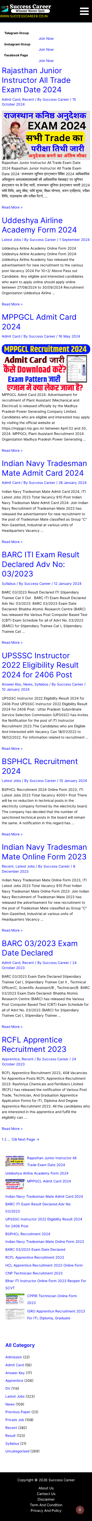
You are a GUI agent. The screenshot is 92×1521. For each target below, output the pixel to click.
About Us (46, 1488)
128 (14, 1139)
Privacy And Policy (46, 1511)
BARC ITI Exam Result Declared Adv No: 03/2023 (40, 564)
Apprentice (11, 1059)
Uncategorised (17, 1451)
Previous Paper (17, 1412)
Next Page (28, 1139)
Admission (13, 1357)
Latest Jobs (11, 240)
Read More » (12, 207)
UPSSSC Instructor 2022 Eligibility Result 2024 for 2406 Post (40, 665)
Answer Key (11, 684)
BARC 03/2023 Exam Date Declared (40, 948)
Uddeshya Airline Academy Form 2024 (39, 225)
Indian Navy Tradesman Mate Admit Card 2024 (44, 468)
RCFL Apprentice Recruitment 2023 (34, 1044)
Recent (28, 99)
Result (10, 1436)
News (27, 684)
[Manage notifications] (80, 1510)
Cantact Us (46, 1494)
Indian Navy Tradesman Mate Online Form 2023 (44, 851)
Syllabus (9, 584)
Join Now (46, 38)
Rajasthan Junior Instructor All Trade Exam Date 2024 (36, 80)
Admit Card (11, 99)
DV (7, 1388)
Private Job (14, 1420)
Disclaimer (46, 1499)
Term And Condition (46, 1505)
